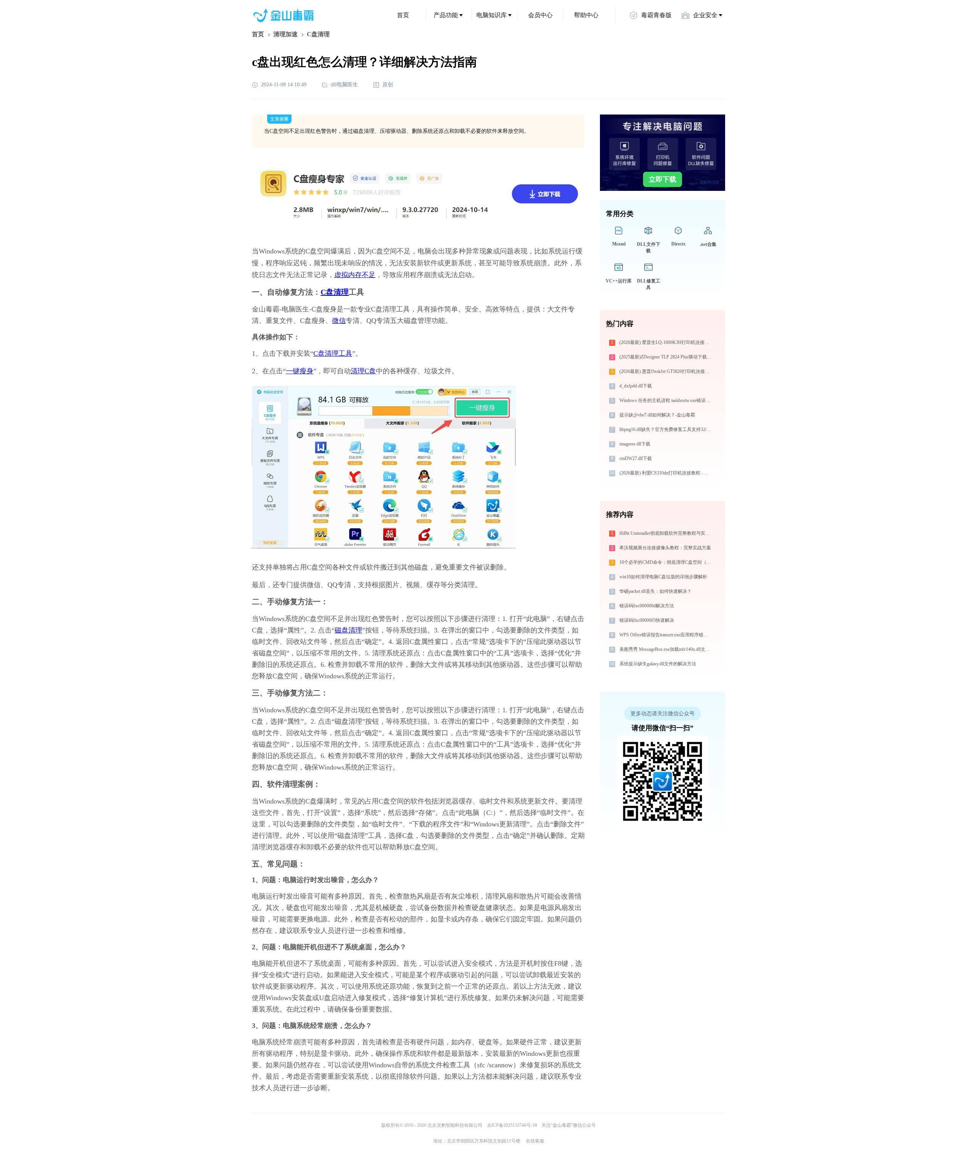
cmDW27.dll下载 (635, 458)
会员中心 (540, 15)
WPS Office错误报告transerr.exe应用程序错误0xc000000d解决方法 (666, 634)
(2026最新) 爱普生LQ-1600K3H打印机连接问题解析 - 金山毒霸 (666, 342)
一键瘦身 (299, 371)
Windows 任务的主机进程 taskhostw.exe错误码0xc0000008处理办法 (666, 400)
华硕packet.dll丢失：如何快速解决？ (655, 591)
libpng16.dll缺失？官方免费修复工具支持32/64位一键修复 (666, 429)
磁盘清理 (348, 630)
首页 (403, 15)
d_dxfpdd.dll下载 (635, 386)
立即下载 (662, 179)
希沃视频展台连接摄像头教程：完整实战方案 (665, 547)
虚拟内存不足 (355, 275)
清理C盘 (363, 371)
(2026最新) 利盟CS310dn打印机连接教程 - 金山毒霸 (666, 473)
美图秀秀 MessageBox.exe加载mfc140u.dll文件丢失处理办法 (666, 649)
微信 (339, 320)
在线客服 (535, 1141)
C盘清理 (335, 292)
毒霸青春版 (656, 15)
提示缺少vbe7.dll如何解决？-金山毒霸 (657, 415)
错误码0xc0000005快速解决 (646, 620)
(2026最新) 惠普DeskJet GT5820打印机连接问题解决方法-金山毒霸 (666, 371)
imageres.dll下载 (634, 444)
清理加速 (285, 34)
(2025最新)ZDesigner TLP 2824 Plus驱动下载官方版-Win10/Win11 (666, 357)
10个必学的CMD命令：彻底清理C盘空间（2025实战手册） (666, 562)
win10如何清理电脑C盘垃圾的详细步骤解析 (663, 576)
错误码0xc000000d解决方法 (646, 605)
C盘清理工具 (332, 353)
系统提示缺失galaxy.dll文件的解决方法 (657, 663)
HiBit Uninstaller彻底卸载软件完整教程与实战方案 (666, 533)
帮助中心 (586, 15)
